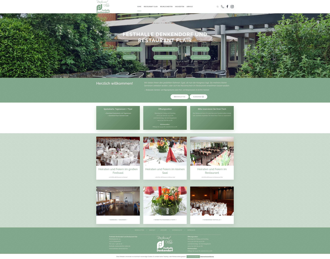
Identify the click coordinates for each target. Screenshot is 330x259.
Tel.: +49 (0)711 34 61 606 (128, 49)
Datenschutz (177, 230)
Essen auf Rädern (200, 57)
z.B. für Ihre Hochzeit (202, 90)
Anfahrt (164, 230)
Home (139, 6)
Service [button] (190, 6)
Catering (129, 57)
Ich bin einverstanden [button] (193, 256)
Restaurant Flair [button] (151, 6)
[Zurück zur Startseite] (103, 6)
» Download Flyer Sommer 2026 (118, 115)
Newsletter (180, 96)
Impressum (191, 230)
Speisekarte (199, 49)
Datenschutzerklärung (207, 256)
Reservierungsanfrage (164, 49)
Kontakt (152, 230)
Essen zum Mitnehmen (165, 57)
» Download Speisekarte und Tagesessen (118, 113)
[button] (217, 6)
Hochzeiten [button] (179, 6)
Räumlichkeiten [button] (166, 6)
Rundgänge (197, 96)
